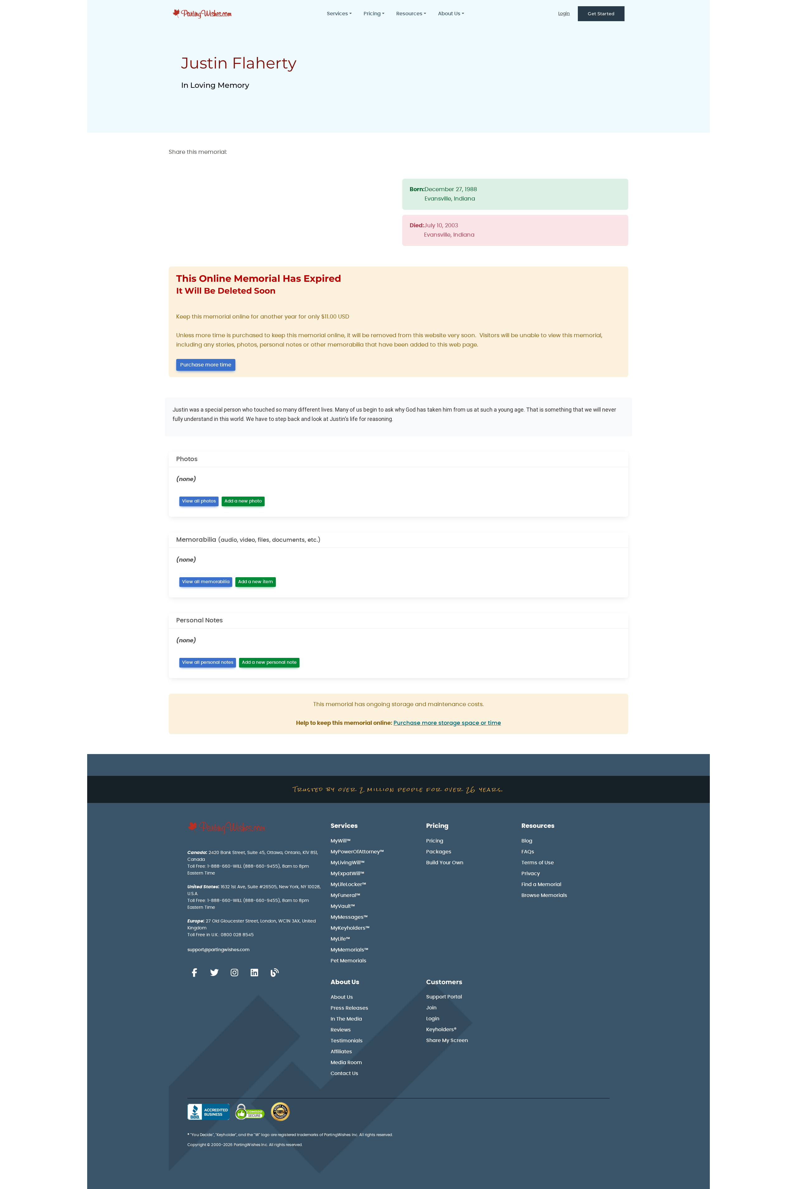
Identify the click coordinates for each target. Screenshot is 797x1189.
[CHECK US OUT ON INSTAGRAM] (234, 973)
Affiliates (341, 1051)
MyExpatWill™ (347, 873)
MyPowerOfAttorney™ (357, 851)
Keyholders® (441, 1029)
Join (431, 1007)
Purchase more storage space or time (447, 723)
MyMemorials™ (349, 949)
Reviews (341, 1029)
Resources (537, 826)
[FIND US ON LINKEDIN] (254, 973)
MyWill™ (341, 840)
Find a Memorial (541, 884)
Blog (526, 840)
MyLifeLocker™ (348, 884)
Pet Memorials (348, 960)
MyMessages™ (349, 917)
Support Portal (444, 996)
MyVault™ (343, 906)
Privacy (530, 873)
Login (564, 14)
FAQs (527, 851)
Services (344, 826)
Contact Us (344, 1073)
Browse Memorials (544, 895)
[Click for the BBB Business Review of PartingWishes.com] (208, 1112)
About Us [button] (449, 13)
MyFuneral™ (345, 895)
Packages (438, 851)
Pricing (437, 826)
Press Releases (349, 1008)
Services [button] (337, 13)
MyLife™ (340, 939)
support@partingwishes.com (218, 950)
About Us (345, 982)
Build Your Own (444, 862)
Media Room (346, 1062)
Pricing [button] (372, 13)
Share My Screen (447, 1040)
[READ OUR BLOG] (274, 973)
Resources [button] (409, 13)
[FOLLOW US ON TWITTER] (214, 973)
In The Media (346, 1019)
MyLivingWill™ (348, 862)
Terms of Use (537, 862)
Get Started (601, 14)
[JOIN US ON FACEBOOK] (194, 973)
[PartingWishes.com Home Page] (202, 14)
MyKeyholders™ (350, 928)
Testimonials (347, 1040)
